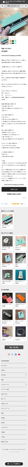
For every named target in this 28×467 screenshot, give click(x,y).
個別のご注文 (4, 441)
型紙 (2, 413)
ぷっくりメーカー (5, 384)
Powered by (12, 452)
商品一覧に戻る (14, 347)
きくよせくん (4, 365)
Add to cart (14, 189)
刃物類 (3, 432)
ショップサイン (4, 427)
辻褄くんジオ (4, 403)
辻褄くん (3, 370)
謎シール (3, 398)
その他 (3, 437)
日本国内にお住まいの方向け (14, 194)
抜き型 (3, 422)
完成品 (3, 418)
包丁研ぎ (3, 375)
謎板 (2, 379)
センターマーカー (5, 408)
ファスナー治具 (5, 389)
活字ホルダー (4, 394)
